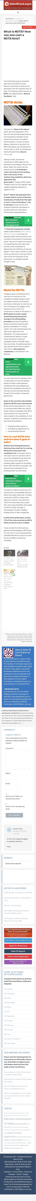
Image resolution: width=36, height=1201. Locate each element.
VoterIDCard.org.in (18, 5)
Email (8, 783)
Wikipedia (7, 154)
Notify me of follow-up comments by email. (14, 797)
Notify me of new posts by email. (15, 808)
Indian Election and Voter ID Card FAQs (18, 893)
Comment (10, 748)
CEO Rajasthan (9, 1016)
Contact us (28, 1172)
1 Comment (29, 641)
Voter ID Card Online (13, 1140)
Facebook (11, 1174)
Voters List (19, 1148)
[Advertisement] (18, 59)
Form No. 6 (8, 1127)
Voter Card (22, 1130)
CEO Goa (7, 1034)
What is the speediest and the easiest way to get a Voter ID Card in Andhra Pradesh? (17, 1095)
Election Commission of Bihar (21, 1115)
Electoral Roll (20, 1124)
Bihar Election (21, 1113)
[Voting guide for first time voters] (9, 553)
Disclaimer (7, 1172)
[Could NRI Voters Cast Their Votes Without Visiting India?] (22, 553)
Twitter (18, 1174)
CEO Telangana (9, 993)
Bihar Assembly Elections (10, 1113)
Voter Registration (22, 1145)
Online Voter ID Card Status (20, 1127)
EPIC (28, 1124)
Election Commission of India (19, 638)
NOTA (27, 639)
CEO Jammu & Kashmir (12, 1039)
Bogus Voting (23, 636)
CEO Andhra (8, 989)
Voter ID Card (18, 1159)
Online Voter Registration (11, 1130)
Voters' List (9, 1148)
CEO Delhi (7, 998)
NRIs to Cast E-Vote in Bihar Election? (8, 579)
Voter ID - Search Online (12, 905)
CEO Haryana (8, 1025)
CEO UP (6, 1012)
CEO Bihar (7, 1007)
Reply (9, 847)
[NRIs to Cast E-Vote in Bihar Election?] (9, 572)
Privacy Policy (18, 1172)
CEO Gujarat (8, 1021)
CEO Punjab (8, 1030)
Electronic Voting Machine (18, 639)
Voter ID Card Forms (24, 1137)
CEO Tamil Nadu (9, 1043)
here (21, 723)
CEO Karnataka (9, 1003)
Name (8, 773)
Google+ (26, 1174)
